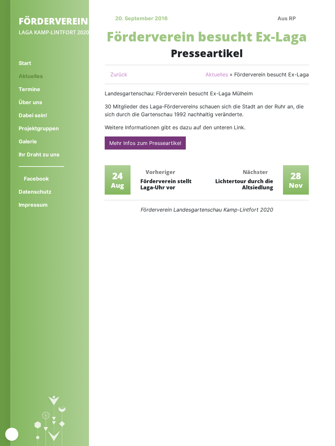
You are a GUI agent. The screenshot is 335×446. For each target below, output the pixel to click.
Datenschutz (35, 191)
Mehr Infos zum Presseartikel (145, 143)
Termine (29, 89)
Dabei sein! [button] (33, 115)
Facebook (36, 178)
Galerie (28, 141)
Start (25, 63)
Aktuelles (41, 75)
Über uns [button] (31, 102)
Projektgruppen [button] (39, 128)
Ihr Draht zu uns (39, 154)
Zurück (118, 74)
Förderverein (53, 21)
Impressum (33, 204)
